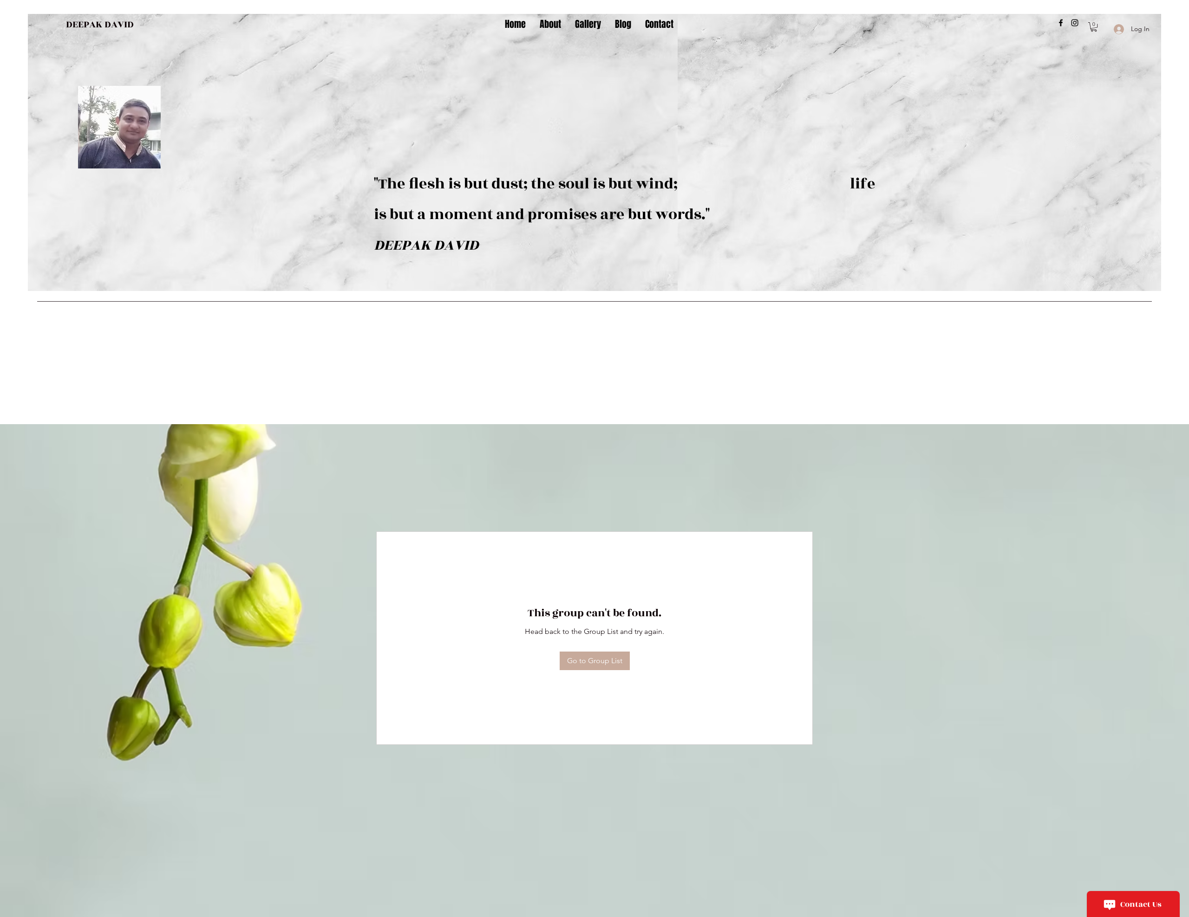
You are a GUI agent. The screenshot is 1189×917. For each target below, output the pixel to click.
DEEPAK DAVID (100, 24)
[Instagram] (1074, 22)
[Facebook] (1060, 22)
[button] (1093, 27)
